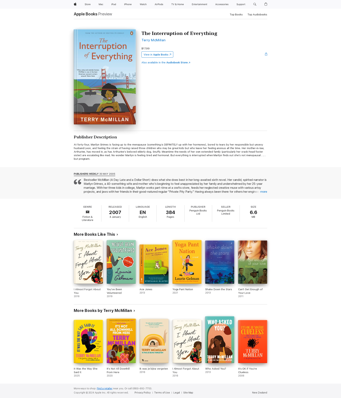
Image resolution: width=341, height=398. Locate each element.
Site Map (188, 392)
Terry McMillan (153, 40)
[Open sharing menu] (266, 54)
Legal (176, 392)
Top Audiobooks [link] (257, 14)
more (263, 191)
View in (156, 54)
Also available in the (164, 62)
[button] (255, 4)
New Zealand (259, 392)
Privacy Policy (143, 392)
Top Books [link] (236, 14)
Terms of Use (162, 392)
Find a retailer (104, 388)
